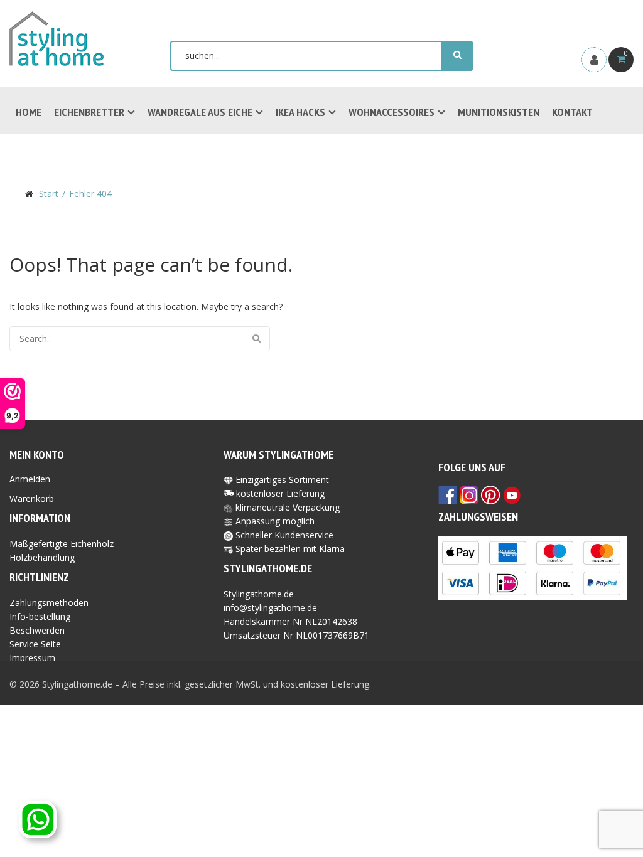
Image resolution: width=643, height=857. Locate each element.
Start (48, 194)
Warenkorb (31, 498)
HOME (28, 112)
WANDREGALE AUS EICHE (200, 112)
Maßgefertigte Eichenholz (61, 544)
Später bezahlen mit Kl (281, 549)
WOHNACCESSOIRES (392, 112)
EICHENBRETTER (89, 112)
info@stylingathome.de (270, 608)
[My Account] (594, 59)
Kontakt (572, 112)
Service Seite (35, 644)
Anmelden (29, 479)
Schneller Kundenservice (283, 535)
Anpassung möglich (274, 521)
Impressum (32, 658)
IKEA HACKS (300, 112)
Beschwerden (37, 630)
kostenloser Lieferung (280, 493)
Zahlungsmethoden (49, 603)
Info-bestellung (39, 616)
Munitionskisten (498, 112)
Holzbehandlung (42, 557)
